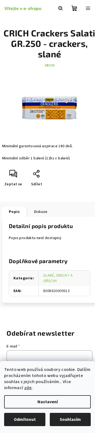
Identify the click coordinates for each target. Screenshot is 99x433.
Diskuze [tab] (41, 212)
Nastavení (47, 402)
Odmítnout (25, 419)
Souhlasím (70, 419)
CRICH (50, 65)
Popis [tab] (14, 212)
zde (28, 388)
